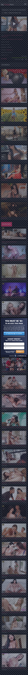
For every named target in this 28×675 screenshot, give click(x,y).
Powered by (11, 355)
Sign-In (21, 351)
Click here (8, 352)
